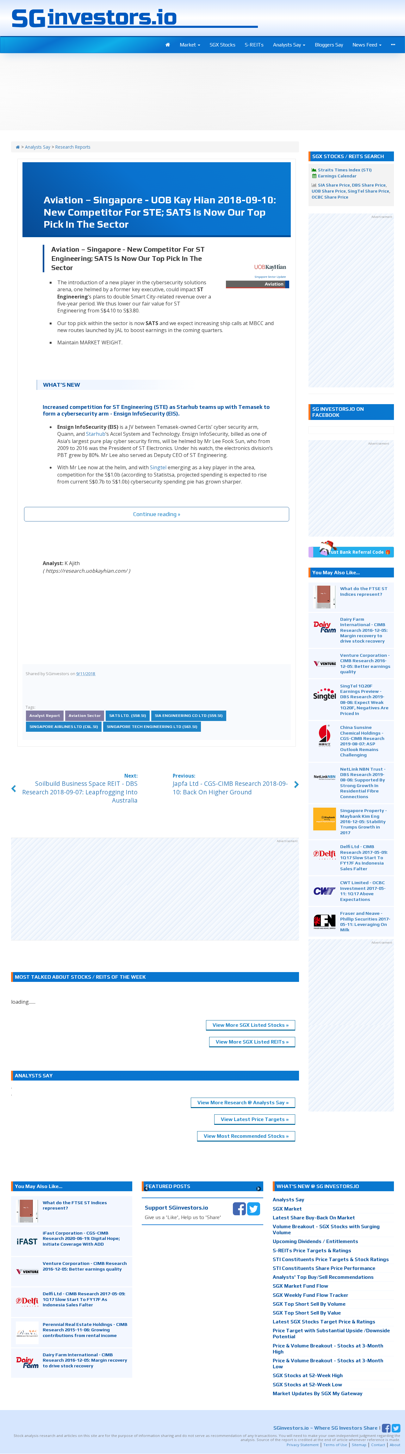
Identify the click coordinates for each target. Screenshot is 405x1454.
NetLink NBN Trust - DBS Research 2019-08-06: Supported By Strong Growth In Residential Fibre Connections (363, 782)
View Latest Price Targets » (255, 1119)
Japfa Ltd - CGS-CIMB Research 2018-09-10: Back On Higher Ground (230, 787)
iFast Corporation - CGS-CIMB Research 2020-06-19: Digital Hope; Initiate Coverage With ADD (81, 1238)
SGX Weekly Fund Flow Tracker (310, 1295)
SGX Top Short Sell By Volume (309, 1304)
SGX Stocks (222, 45)
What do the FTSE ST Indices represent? (364, 591)
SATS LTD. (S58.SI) (127, 715)
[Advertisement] (155, 889)
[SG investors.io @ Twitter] (253, 1208)
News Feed (365, 45)
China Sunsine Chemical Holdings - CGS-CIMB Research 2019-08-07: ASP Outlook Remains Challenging (362, 740)
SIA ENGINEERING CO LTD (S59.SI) (189, 715)
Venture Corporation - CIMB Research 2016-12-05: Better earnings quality (365, 663)
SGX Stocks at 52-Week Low (307, 1385)
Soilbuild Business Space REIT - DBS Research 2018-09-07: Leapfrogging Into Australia (80, 792)
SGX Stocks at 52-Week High (308, 1375)
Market (188, 45)
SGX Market (287, 1209)
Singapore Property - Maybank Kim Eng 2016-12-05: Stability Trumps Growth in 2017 (363, 821)
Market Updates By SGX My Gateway (318, 1393)
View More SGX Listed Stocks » (251, 1025)
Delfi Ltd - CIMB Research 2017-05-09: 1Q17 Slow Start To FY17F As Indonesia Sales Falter (364, 857)
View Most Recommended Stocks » (246, 1136)
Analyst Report (44, 715)
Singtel (158, 467)
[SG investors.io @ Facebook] (239, 1208)
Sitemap (359, 1444)
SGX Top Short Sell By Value (307, 1313)
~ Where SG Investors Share (325, 1428)
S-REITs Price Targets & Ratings (312, 1251)
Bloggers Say (329, 45)
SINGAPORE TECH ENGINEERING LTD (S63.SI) (152, 726)
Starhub (95, 433)
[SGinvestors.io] (18, 147)
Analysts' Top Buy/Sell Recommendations (323, 1277)
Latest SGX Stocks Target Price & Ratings (324, 1322)
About (395, 1444)
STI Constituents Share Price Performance (324, 1268)
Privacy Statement (303, 1444)
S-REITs (254, 45)
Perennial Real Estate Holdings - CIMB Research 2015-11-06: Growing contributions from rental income (85, 1330)
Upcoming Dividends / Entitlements (315, 1241)
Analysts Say (287, 45)
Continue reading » (156, 514)
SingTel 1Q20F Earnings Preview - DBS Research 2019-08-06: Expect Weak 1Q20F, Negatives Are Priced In (364, 699)
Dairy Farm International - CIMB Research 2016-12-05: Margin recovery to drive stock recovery (364, 630)
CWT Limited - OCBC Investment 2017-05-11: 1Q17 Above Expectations (363, 891)
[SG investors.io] (168, 45)
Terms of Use (335, 1444)
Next (258, 1188)
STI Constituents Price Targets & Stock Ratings (331, 1259)
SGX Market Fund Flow (300, 1286)
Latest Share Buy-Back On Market (314, 1218)
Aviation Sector (85, 715)
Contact (378, 1444)
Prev (146, 1188)
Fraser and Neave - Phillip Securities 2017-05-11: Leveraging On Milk (365, 921)
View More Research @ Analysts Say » (243, 1103)
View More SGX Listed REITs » (252, 1042)
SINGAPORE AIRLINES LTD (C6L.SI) (63, 726)
